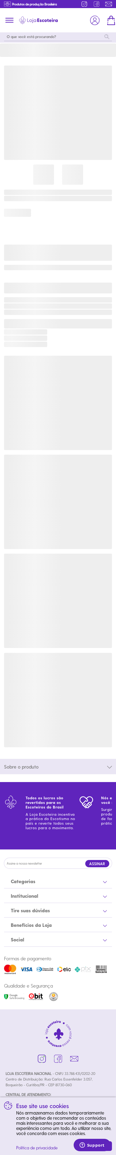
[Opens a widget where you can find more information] (92, 1145)
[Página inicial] (38, 20)
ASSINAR (97, 863)
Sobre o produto (21, 766)
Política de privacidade (37, 1147)
